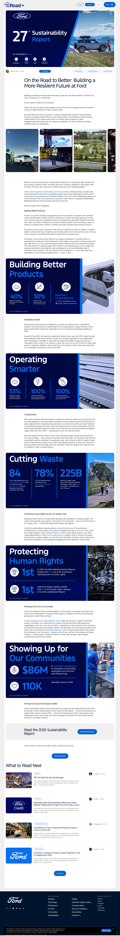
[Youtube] (16, 908)
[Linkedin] (20, 908)
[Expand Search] (99, 4)
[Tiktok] (23, 908)
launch (37, 243)
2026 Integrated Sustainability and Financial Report (49, 192)
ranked (60, 528)
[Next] (112, 150)
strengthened (55, 535)
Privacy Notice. (53, 932)
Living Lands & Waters (50, 625)
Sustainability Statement (53, 199)
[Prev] (7, 150)
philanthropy (63, 632)
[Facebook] (10, 908)
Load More (60, 873)
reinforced (79, 530)
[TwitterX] (6, 908)
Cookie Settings (106, 930)
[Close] (113, 930)
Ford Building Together (52, 630)
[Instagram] (13, 908)
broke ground (70, 343)
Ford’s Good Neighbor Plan (48, 621)
